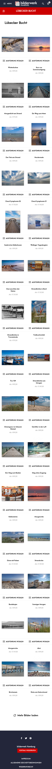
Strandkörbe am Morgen (39, 382)
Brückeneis (13, 692)
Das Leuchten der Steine (13, 290)
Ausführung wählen (14, 61)
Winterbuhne (13, 67)
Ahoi (39, 648)
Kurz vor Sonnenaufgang (39, 69)
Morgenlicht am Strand (13, 113)
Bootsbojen (13, 604)
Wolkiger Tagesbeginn (39, 245)
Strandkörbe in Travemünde (13, 336)
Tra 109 (13, 381)
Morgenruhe (13, 648)
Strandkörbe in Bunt (39, 289)
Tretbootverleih (39, 335)
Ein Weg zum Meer (39, 113)
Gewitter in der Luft (39, 427)
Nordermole (39, 157)
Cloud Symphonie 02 (13, 201)
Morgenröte (39, 517)
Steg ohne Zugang (39, 473)
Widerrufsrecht (26, 767)
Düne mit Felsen (13, 560)
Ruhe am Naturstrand (39, 692)
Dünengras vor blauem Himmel (13, 428)
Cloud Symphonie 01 (39, 201)
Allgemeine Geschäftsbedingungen (26, 763)
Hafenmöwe (13, 517)
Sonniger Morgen (39, 604)
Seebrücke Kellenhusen (13, 245)
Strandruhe (39, 560)
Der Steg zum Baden (13, 473)
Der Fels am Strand (13, 157)
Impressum (26, 759)
